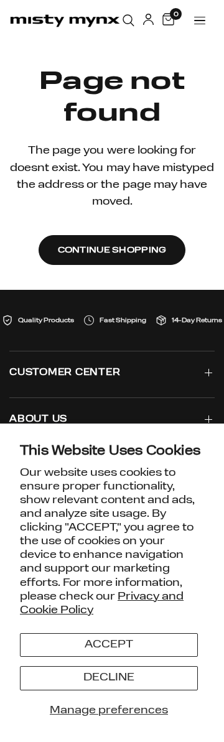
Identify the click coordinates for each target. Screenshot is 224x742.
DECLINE (108, 677)
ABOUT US (38, 419)
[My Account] (148, 20)
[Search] (128, 20)
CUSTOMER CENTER (64, 373)
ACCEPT (109, 644)
